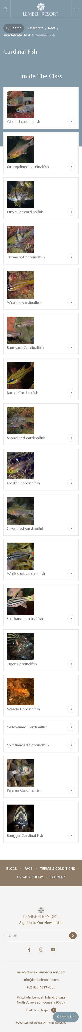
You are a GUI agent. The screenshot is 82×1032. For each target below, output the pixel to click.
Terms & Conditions (57, 869)
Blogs (11, 869)
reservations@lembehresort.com (41, 972)
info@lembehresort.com (41, 980)
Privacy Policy (30, 877)
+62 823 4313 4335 (41, 987)
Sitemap (58, 877)
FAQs (28, 869)
